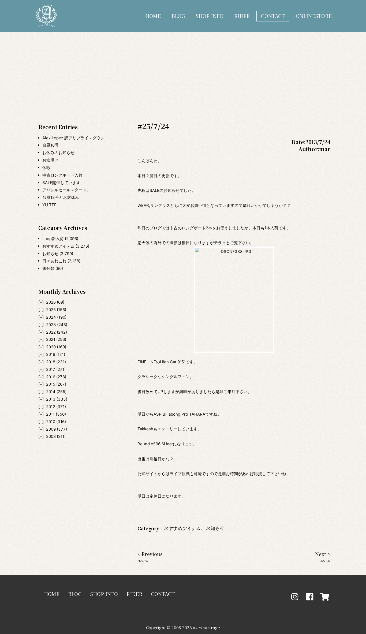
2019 (50, 354)
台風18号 (50, 145)
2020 (51, 346)
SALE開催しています (61, 182)
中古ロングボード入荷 (62, 175)
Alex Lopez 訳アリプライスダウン (73, 137)
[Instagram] (294, 596)
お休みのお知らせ (58, 152)
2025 (51, 309)
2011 (50, 414)
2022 (51, 332)
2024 (51, 317)
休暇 (46, 167)
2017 (50, 369)
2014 (50, 391)
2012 (50, 406)
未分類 (48, 268)
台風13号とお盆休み (60, 197)
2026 (51, 302)
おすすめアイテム (58, 246)
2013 (50, 399)
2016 (50, 376)
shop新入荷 (53, 238)
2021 (50, 339)
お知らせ (50, 253)
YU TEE (49, 204)
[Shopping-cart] (324, 596)
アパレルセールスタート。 (66, 189)
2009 (51, 429)
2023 (51, 324)
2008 (51, 436)
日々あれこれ (54, 260)
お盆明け (50, 160)
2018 (50, 361)
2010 (50, 421)
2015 (50, 384)
